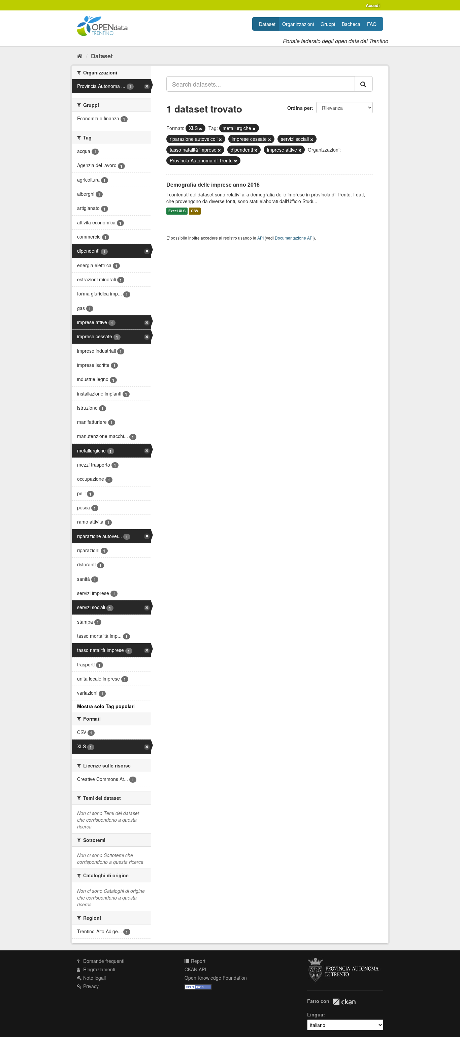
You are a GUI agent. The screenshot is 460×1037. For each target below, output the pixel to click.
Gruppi (328, 24)
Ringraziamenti (98, 969)
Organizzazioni (298, 24)
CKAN (344, 1001)
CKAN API (195, 969)
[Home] (80, 55)
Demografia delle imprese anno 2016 (213, 184)
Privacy (90, 986)
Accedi (373, 5)
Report (197, 960)
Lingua (315, 1014)
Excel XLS (177, 211)
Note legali (94, 977)
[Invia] (364, 84)
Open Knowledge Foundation (216, 977)
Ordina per (299, 107)
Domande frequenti (103, 960)
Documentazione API (294, 238)
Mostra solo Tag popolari (106, 706)
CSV (194, 211)
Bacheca (351, 24)
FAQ (371, 24)
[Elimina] (200, 128)
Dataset (267, 24)
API (260, 238)
